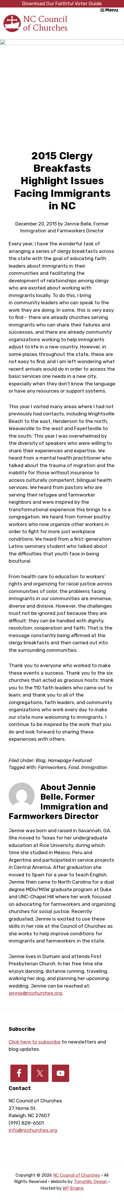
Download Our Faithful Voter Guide (62, 3)
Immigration (94, 767)
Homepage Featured (70, 760)
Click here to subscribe (35, 1042)
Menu (111, 10)
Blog (41, 760)
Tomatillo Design (90, 1181)
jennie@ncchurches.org (35, 993)
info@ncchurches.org (33, 1130)
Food (73, 767)
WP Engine (73, 1188)
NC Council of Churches (45, 23)
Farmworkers (52, 767)
